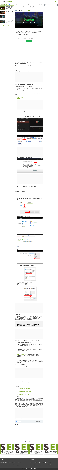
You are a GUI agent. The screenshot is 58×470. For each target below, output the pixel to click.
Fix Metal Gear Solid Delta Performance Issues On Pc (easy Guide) (9, 465)
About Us (22, 468)
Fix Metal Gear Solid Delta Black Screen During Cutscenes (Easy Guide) (10, 461)
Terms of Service (31, 468)
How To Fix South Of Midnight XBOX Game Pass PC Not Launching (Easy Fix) (40, 462)
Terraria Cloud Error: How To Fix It (22, 390)
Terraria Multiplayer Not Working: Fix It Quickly (24, 388)
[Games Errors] (7, 1)
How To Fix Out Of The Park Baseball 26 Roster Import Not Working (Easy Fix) (51, 452)
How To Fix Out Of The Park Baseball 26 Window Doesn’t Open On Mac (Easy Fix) (7, 452)
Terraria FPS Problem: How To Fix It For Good (24, 393)
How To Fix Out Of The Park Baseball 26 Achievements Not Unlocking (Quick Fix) (36, 452)
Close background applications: (22, 358)
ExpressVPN (31, 322)
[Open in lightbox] (30, 125)
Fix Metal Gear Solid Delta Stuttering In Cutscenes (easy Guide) (9, 464)
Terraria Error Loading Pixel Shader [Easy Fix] (24, 391)
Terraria (38, 60)
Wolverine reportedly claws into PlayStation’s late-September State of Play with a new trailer (43, 464)
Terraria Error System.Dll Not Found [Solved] (24, 394)
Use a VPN (18, 98)
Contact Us (35, 468)
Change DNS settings (20, 97)
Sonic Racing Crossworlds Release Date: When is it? (37, 461)
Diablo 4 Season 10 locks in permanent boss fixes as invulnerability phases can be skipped (42, 465)
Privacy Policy (26, 468)
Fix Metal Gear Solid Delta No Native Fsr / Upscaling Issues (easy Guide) (10, 462)
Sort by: (37, 426)
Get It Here (29, 40)
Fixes (28, 10)
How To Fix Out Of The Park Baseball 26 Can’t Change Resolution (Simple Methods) (22, 452)
